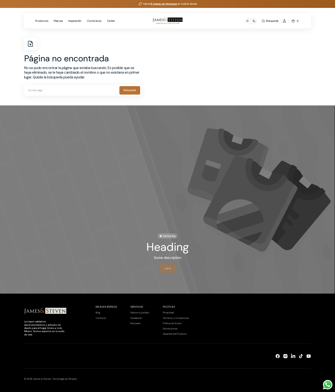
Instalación (136, 318)
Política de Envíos (172, 323)
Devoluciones (170, 328)
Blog (98, 312)
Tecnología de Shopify (64, 378)
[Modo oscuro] (250, 21)
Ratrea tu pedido (139, 312)
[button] (269, 21)
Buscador (135, 323)
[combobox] (82, 90)
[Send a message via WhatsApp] (327, 384)
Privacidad (168, 312)
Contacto (101, 318)
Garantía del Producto (175, 333)
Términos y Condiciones (176, 318)
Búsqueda (130, 90)
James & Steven (42, 378)
